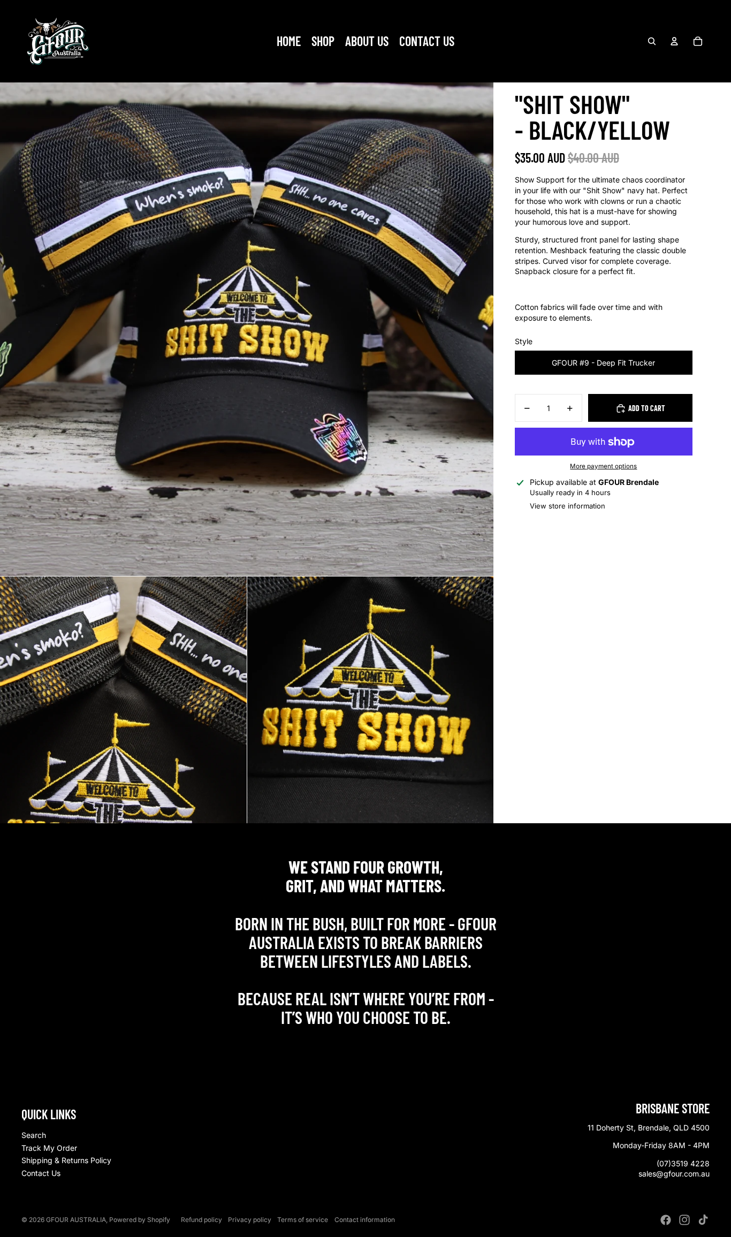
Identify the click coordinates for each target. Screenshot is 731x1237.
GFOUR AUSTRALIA (76, 1220)
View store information (567, 506)
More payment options (603, 466)
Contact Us (40, 1173)
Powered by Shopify (139, 1220)
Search (33, 1135)
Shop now (365, 1040)
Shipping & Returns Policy (66, 1160)
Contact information (364, 1220)
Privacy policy (249, 1220)
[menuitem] (289, 41)
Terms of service (302, 1220)
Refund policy (201, 1220)
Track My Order (49, 1147)
